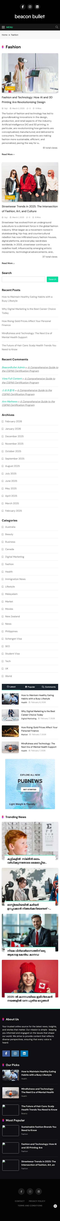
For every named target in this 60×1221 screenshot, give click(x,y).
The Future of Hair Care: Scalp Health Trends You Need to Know (39, 1108)
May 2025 (11, 488)
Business (10, 541)
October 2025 (13, 451)
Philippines (11, 631)
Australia (10, 527)
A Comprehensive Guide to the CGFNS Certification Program (30, 369)
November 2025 (14, 443)
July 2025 (10, 473)
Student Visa (12, 653)
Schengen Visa (13, 638)
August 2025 (12, 466)
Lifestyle (10, 586)
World (8, 676)
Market (9, 601)
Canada (9, 549)
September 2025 (14, 458)
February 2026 (13, 421)
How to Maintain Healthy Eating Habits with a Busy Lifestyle (38, 1073)
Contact (20, 1201)
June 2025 (11, 481)
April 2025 (11, 495)
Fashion (10, 88)
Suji (6, 108)
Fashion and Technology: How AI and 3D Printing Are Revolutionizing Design (39, 1147)
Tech (8, 661)
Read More (7, 154)
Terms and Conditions (30, 1205)
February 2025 (13, 510)
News (8, 623)
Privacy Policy (37, 1201)
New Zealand (12, 616)
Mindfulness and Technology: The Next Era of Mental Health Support (37, 1092)
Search (7, 273)
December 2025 (14, 436)
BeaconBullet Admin (13, 367)
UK (6, 668)
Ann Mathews (9, 401)
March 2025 (12, 503)
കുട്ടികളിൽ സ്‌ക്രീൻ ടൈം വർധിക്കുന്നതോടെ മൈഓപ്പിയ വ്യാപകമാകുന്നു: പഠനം (26, 862)
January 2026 (13, 428)
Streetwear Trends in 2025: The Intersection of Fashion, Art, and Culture (38, 1165)
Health (9, 571)
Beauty (9, 534)
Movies (9, 608)
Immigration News (15, 579)
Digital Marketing (14, 556)
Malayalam (11, 594)
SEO (7, 646)
